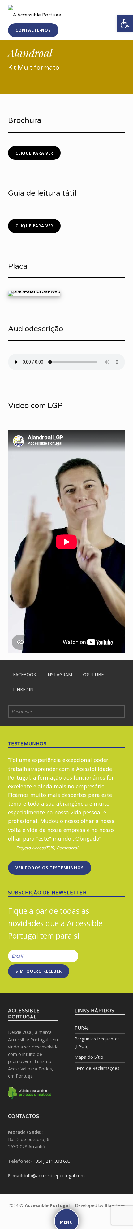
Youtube (93, 675)
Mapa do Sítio (89, 1057)
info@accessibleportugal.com (54, 1176)
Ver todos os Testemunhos (49, 867)
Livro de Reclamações (97, 1068)
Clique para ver (34, 153)
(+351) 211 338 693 (51, 1161)
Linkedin (23, 689)
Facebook (24, 675)
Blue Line (115, 1205)
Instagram (59, 675)
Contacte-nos (33, 30)
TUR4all (83, 1028)
